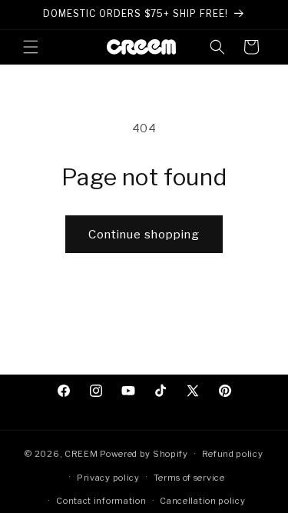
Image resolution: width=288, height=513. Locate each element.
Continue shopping (144, 235)
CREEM (82, 453)
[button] (31, 47)
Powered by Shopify (144, 453)
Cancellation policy (202, 500)
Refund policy (232, 453)
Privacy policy (108, 477)
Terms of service (189, 477)
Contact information (101, 500)
